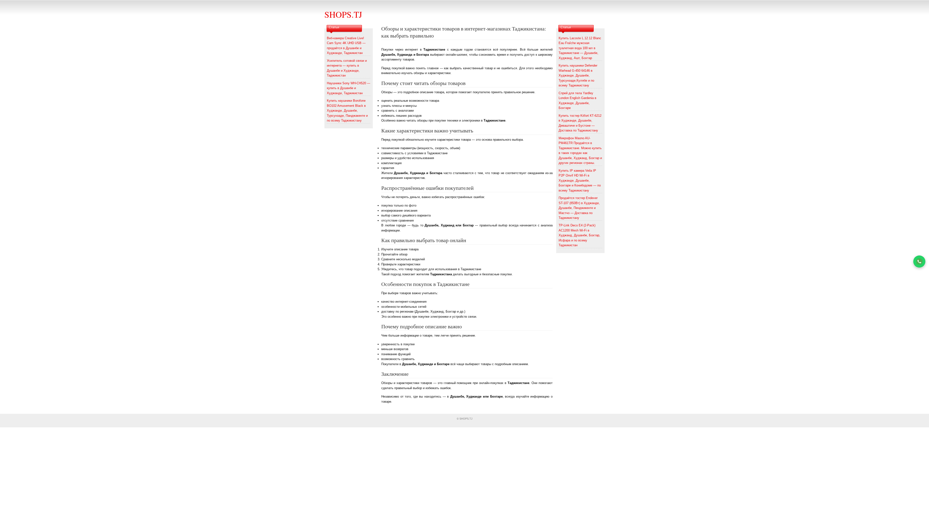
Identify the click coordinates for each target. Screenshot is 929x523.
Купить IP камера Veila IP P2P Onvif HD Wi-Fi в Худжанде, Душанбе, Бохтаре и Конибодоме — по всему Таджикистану (580, 180)
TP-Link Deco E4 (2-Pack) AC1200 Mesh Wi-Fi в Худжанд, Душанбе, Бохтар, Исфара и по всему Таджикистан (579, 235)
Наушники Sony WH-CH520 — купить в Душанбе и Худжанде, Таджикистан (348, 88)
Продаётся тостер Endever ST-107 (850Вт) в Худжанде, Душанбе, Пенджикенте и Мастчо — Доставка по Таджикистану (579, 208)
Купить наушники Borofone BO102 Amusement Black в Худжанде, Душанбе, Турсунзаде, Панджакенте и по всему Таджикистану (347, 110)
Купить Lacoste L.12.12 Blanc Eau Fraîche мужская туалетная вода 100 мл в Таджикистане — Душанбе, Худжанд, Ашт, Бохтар (580, 48)
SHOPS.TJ (343, 14)
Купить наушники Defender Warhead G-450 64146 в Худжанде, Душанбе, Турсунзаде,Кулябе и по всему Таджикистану (578, 75)
